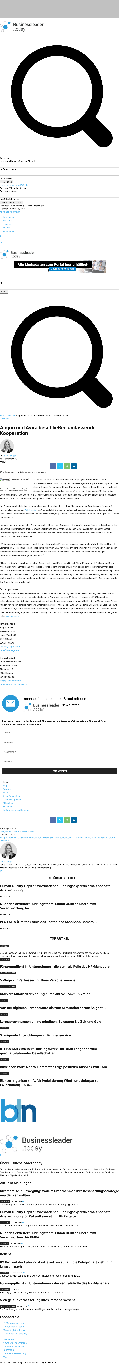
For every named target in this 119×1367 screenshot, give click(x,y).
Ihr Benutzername (8, 169)
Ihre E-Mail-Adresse (9, 199)
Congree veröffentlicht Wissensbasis (17, 831)
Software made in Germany (16, 810)
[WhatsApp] (67, 466)
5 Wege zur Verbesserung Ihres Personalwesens (37, 980)
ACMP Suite (30, 510)
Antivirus (7, 789)
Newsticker (10, 415)
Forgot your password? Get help (15, 185)
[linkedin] (1, 870)
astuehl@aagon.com (10, 646)
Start (2, 415)
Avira (5, 792)
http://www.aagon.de (9, 650)
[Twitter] (1, 242)
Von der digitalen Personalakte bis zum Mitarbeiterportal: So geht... (53, 1008)
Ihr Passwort (6, 178)
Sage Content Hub (8, 973)
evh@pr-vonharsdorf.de (11, 680)
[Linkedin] (74, 466)
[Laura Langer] (7, 452)
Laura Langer (9, 455)
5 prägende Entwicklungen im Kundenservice (35, 1035)
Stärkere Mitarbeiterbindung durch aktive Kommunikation (45, 994)
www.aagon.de (12, 616)
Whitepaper (5, 1201)
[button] (59, 412)
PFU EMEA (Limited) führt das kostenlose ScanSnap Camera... (48, 922)
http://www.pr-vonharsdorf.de (14, 684)
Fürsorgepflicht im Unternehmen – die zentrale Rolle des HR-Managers (55, 966)
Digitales (4, 1000)
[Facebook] (0, 236)
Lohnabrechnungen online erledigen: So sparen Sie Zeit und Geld (50, 1021)
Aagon (6, 785)
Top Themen (5, 959)
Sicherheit (7, 806)
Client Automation (11, 796)
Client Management (12, 799)
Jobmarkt (4, 1073)
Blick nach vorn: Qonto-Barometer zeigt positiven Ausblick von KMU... (55, 1067)
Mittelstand (8, 803)
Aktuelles (4, 946)
